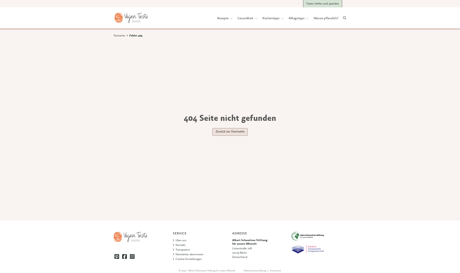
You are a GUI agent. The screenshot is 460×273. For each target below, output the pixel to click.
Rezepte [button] (223, 18)
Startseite (119, 35)
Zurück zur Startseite (230, 131)
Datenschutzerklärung (255, 271)
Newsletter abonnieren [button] (190, 254)
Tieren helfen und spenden (322, 3)
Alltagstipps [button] (297, 18)
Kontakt (180, 245)
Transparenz (183, 249)
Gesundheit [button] (245, 18)
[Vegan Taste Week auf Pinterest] (117, 256)
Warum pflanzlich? (326, 18)
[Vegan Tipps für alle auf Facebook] (124, 256)
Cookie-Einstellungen (189, 259)
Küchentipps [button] (271, 18)
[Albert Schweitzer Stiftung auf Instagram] (132, 256)
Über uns (181, 240)
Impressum (275, 271)
